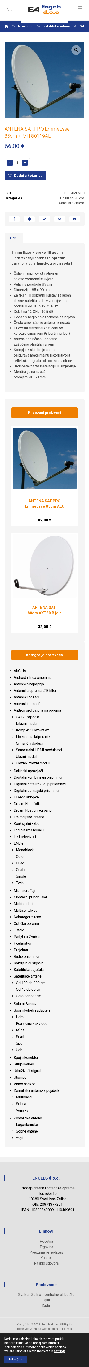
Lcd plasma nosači (29, 830)
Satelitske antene (72, 203)
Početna (46, 1241)
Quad (20, 863)
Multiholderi (23, 904)
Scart (20, 1037)
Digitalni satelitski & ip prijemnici (40, 784)
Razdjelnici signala (28, 963)
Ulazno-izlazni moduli (33, 763)
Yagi (19, 1138)
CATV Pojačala (27, 717)
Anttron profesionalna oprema (37, 710)
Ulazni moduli (26, 756)
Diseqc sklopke (26, 797)
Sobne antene (27, 1131)
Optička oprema (26, 923)
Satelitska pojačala (29, 970)
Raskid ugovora (46, 1263)
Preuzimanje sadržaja (46, 1252)
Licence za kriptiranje (33, 737)
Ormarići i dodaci (29, 743)
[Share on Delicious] (44, 219)
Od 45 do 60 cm (28, 989)
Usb (19, 1050)
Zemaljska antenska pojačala (36, 1090)
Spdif (20, 1043)
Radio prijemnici (26, 956)
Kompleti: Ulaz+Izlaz (32, 730)
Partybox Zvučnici (28, 937)
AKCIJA (20, 671)
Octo (20, 856)
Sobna (21, 1104)
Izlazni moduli (27, 723)
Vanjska (22, 1110)
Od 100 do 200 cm (30, 983)
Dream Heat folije (28, 804)
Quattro (22, 870)
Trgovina (46, 1247)
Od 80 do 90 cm (72, 198)
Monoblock (25, 850)
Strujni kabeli (24, 1064)
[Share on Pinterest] (29, 219)
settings (59, 1351)
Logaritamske (27, 1125)
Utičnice (20, 1077)
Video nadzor (24, 1084)
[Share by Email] (74, 219)
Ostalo (19, 930)
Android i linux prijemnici (33, 677)
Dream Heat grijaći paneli (33, 810)
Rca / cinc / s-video (31, 1023)
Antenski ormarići (27, 704)
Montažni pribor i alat (30, 897)
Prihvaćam (15, 1359)
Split (46, 1300)
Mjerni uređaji (24, 890)
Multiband (24, 1097)
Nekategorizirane (27, 917)
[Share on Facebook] (14, 219)
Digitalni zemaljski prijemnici (36, 790)
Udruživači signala (28, 1071)
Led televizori (25, 837)
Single (21, 876)
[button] (76, 50)
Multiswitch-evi (26, 910)
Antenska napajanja (29, 684)
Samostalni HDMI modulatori (39, 750)
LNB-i (18, 843)
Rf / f (20, 1030)
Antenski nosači (26, 697)
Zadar (46, 1305)
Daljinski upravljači (28, 771)
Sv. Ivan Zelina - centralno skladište (46, 1294)
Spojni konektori (26, 1057)
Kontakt (46, 1258)
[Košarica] (10, 10)
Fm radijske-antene (29, 817)
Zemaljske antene (28, 1118)
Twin (20, 883)
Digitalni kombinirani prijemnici (38, 777)
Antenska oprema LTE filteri (35, 690)
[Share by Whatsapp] (59, 219)
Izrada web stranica (46, 1328)
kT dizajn (66, 1328)
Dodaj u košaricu (28, 175)
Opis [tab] (13, 238)
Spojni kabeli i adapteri (32, 1010)
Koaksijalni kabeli (27, 823)
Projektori (21, 950)
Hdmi (20, 1017)
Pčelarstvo (22, 943)
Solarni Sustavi (25, 1004)
